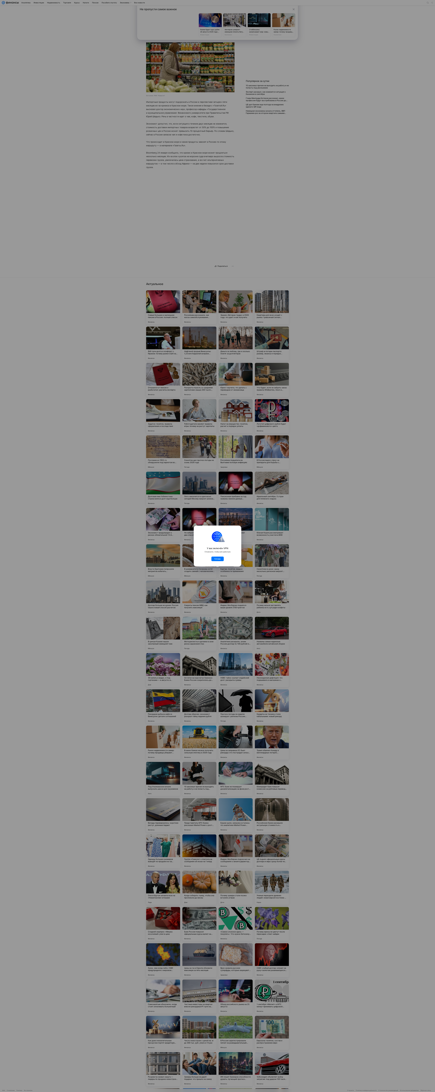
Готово (217, 559)
